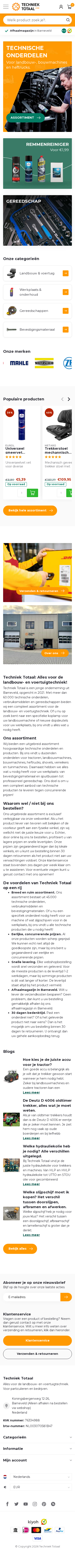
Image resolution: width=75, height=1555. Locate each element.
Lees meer (31, 1092)
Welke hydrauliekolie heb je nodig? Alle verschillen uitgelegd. (46, 1151)
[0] (69, 7)
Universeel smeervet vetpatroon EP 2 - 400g (20, 451)
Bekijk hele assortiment (27, 510)
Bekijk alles (17, 1248)
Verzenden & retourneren (37, 1354)
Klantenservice (38, 1340)
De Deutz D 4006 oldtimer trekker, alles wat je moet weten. (47, 1105)
